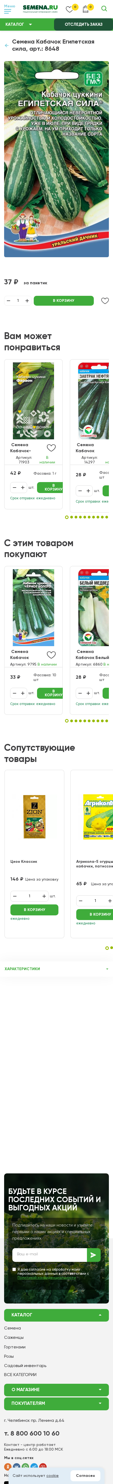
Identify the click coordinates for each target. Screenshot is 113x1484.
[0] (70, 9)
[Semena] (40, 9)
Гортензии (15, 1347)
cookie (52, 1476)
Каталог (14, 24)
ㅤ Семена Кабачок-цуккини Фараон (20, 448)
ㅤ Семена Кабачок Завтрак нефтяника (87, 448)
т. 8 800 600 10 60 (32, 1433)
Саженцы (14, 1338)
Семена (12, 1328)
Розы (9, 1356)
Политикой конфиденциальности (47, 1278)
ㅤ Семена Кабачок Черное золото (26, 655)
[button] (67, 517)
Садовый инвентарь (25, 1366)
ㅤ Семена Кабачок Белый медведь (92, 655)
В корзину (63, 301)
